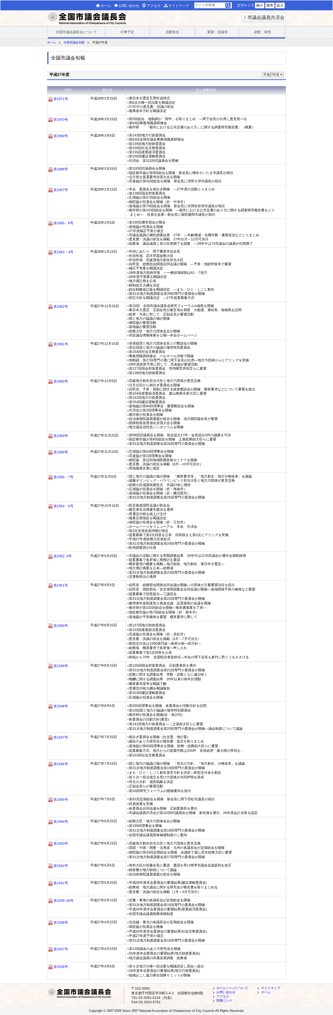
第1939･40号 (63, 901)
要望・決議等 (217, 32)
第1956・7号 (63, 477)
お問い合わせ (129, 6)
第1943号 (60, 844)
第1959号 (60, 436)
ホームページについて (232, 988)
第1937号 (60, 949)
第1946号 (60, 764)
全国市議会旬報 (74, 42)
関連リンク (224, 1000)
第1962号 (60, 306)
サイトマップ (178, 6)
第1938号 (60, 922)
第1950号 (60, 626)
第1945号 (60, 800)
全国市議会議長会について (76, 32)
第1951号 (60, 585)
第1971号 (60, 99)
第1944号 (60, 821)
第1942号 (60, 866)
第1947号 (60, 737)
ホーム (106, 6)
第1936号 (60, 967)
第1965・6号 (63, 223)
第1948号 (60, 706)
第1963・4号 (63, 252)
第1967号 (60, 190)
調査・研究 (262, 32)
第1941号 (60, 883)
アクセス (154, 6)
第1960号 (60, 381)
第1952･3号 (62, 556)
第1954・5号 (63, 506)
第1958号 (60, 452)
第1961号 (60, 344)
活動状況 (172, 32)
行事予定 (127, 32)
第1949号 (60, 666)
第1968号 (60, 169)
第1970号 (60, 120)
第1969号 (60, 136)
